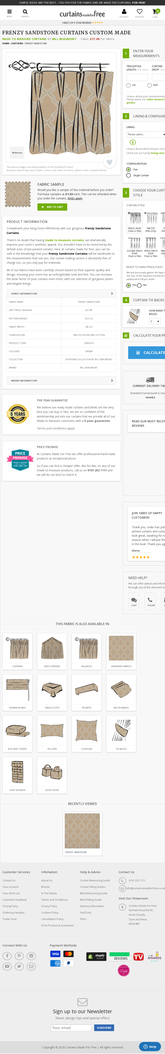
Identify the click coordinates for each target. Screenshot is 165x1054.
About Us (46, 880)
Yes (134, 285)
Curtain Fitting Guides (93, 887)
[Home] (82, 15)
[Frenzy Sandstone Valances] (86, 648)
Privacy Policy (49, 906)
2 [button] (16, 159)
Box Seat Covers (17, 748)
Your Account (11, 887)
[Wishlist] (139, 11)
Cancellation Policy (52, 919)
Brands (45, 887)
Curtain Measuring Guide (95, 880)
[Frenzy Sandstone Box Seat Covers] (17, 730)
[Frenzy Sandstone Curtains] (17, 648)
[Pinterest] (19, 956)
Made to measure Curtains (24, 39)
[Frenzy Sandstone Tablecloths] (52, 689)
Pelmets (86, 707)
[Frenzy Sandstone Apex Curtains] (52, 648)
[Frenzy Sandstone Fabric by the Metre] (121, 648)
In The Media (49, 893)
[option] (61, 107)
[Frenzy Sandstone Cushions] (86, 730)
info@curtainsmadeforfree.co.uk (145, 888)
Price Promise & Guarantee (57, 925)
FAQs (83, 919)
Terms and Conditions (54, 899)
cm (134, 85)
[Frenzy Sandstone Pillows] (52, 730)
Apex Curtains (52, 666)
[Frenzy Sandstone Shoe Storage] (17, 772)
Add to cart (54, 207)
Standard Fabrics (121, 666)
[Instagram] (31, 956)
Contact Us (9, 880)
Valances (86, 666)
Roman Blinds (17, 707)
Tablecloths (52, 707)
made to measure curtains (64, 240)
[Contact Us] (31, 967)
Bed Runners (121, 707)
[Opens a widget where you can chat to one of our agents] (150, 1047)
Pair (135, 169)
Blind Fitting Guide (91, 899)
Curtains (17, 43)
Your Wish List (11, 893)
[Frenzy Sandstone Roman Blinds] (17, 689)
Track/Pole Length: (137, 68)
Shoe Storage (17, 790)
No (145, 285)
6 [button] (36, 159)
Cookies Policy (49, 912)
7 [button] (41, 159)
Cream (89, 351)
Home (5, 43)
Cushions (86, 748)
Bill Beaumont (64, 39)
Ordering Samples (14, 912)
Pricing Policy (10, 906)
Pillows (52, 748)
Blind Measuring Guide (93, 893)
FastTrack (85, 912)
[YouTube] (7, 967)
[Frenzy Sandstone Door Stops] (52, 772)
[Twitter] (19, 967)
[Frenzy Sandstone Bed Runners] (121, 689)
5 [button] (31, 159)
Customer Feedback (15, 899)
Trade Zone (10, 919)
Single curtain (141, 175)
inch (155, 85)
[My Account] (124, 11)
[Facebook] (7, 956)
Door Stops (52, 790)
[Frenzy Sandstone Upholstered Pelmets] (86, 689)
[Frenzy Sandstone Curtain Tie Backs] (121, 730)
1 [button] (11, 159)
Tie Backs (121, 748)
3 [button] (21, 159)
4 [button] (26, 159)
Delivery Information (92, 906)
